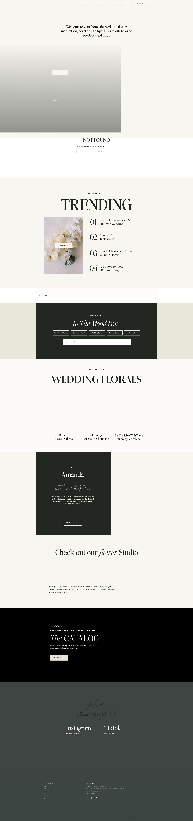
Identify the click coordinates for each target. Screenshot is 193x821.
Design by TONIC (150, 817)
